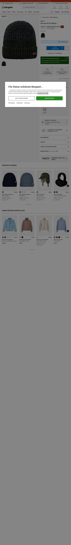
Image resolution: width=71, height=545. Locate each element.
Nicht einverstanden (21, 98)
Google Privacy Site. (43, 93)
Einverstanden (49, 98)
